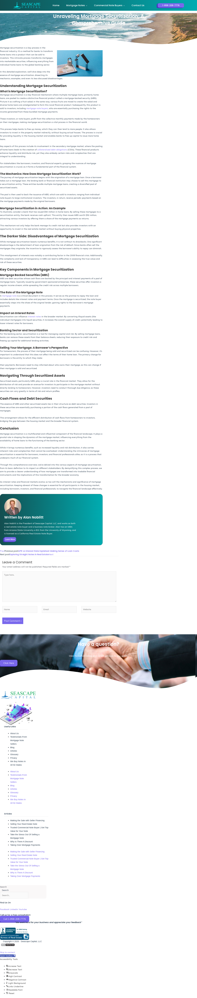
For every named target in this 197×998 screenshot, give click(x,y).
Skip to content (7, 952)
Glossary (14, 754)
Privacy (13, 758)
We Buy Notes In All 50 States (18, 763)
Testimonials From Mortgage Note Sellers (18, 740)
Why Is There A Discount (21, 841)
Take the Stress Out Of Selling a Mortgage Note (24, 836)
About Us (14, 733)
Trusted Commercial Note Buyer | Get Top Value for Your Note (29, 829)
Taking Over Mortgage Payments (25, 845)
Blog (12, 747)
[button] (86, 5)
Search (3, 887)
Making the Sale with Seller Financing (27, 820)
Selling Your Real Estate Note (23, 824)
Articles (13, 751)
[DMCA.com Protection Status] (8, 945)
